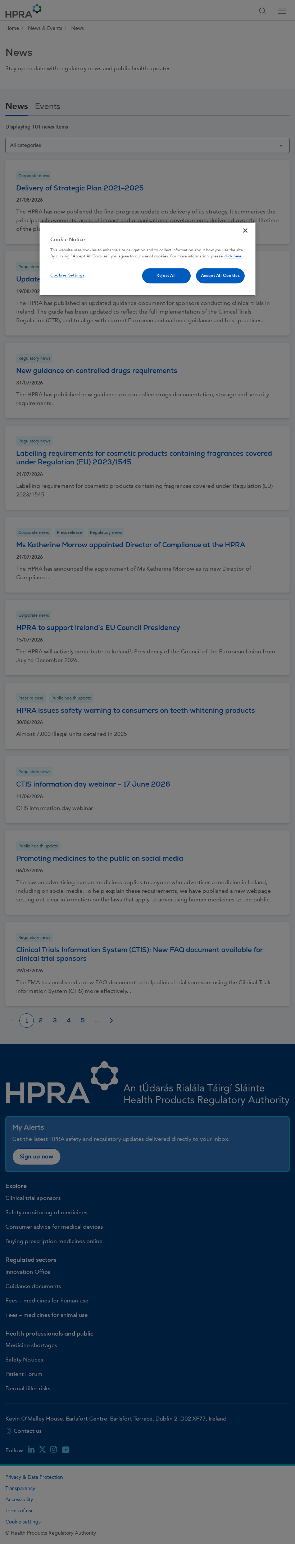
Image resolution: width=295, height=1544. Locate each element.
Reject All (166, 275)
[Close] (245, 231)
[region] (147, 259)
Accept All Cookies (220, 275)
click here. (233, 256)
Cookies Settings (67, 275)
